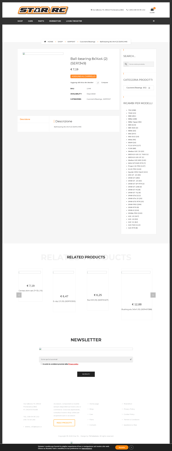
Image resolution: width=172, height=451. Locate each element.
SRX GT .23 (132, 175)
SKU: (72, 89)
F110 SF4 (132, 146)
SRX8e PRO (133, 213)
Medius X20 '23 (134, 151)
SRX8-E (131, 210)
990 (129, 134)
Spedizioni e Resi (130, 425)
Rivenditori (55, 21)
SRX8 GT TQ (133, 193)
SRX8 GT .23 (133, 181)
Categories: (75, 99)
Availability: (76, 94)
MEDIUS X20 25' (134, 157)
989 (129, 125)
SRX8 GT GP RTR (135, 184)
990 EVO (131, 137)
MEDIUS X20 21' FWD (137, 154)
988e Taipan (133, 122)
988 (129, 116)
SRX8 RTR (132, 207)
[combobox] (138, 87)
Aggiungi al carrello (83, 76)
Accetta (122, 447)
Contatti (93, 425)
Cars (30, 21)
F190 (130, 148)
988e (130, 119)
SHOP (60, 42)
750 (129, 110)
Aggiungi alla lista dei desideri (81, 82)
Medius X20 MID (134, 160)
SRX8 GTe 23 (133, 198)
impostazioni (87, 448)
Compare (104, 82)
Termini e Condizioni (131, 420)
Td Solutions (94, 436)
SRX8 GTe (132, 196)
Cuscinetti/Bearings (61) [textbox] (137, 88)
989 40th (131, 128)
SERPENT (71, 42)
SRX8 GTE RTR (134, 202)
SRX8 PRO (132, 204)
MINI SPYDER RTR (135, 163)
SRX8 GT (131, 178)
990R (130, 143)
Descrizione (25, 119)
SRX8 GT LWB (133, 187)
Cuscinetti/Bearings (87, 42)
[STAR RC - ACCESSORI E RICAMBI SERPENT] (43, 10)
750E (130, 113)
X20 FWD (132, 225)
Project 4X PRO (134, 166)
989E (130, 131)
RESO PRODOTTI (64, 423)
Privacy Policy (129, 409)
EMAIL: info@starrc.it (33, 427)
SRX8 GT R (132, 190)
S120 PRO (132, 169)
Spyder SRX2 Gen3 (135, 172)
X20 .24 (131, 219)
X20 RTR (131, 228)
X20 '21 (131, 222)
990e (130, 140)
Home (50, 42)
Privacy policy (73, 364)
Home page (94, 404)
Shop (20, 21)
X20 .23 (131, 216)
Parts (41, 21)
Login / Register (74, 21)
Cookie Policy (129, 414)
